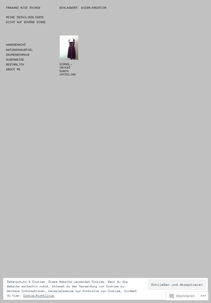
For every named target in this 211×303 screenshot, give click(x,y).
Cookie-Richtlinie (38, 295)
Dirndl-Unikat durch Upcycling (68, 70)
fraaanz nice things (23, 8)
